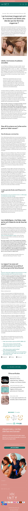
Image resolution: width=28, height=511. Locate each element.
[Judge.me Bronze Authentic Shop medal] (20, 417)
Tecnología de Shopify (14, 509)
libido (8, 13)
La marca (4, 484)
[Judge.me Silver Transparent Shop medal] (14, 417)
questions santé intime (13, 13)
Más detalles (5, 488)
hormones (4, 13)
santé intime (12, 385)
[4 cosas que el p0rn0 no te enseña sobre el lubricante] (5, 400)
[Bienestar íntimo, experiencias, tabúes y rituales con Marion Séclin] (5, 380)
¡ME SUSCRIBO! (14, 447)
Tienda (3, 480)
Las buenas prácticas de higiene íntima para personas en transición (17, 389)
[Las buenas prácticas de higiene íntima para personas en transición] (5, 389)
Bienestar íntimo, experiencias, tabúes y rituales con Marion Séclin (18, 380)
